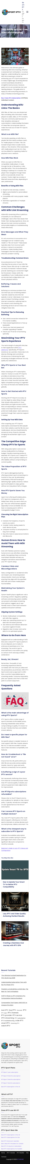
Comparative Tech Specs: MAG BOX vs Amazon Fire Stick (14, 1004)
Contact (3, 1157)
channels (19, 1010)
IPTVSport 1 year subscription (9, 1072)
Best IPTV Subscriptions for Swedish (11, 1149)
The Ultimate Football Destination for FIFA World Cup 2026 (13, 976)
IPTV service (17, 1015)
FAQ (27, 1153)
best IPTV (4, 1010)
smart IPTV (5, 1023)
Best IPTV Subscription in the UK (10, 1087)
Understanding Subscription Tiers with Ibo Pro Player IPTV (14, 983)
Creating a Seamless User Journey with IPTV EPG (13, 944)
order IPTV (19, 1020)
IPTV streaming (7, 1018)
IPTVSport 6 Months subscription (10, 1076)
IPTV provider (6, 1015)
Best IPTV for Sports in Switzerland (11, 1146)
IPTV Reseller (20, 1153)
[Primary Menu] (27, 12)
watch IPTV (5, 1026)
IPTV (24, 1010)
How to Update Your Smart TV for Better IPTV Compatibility (14, 884)
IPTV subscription (20, 1018)
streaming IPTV (15, 1023)
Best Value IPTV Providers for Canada (12, 1143)
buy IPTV (12, 1010)
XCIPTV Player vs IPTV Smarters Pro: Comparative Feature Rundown (13, 997)
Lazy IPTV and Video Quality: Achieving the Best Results (14, 915)
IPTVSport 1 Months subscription (10, 1083)
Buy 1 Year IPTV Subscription (11, 98)
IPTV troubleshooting (7, 1021)
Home (3, 1153)
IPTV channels (13, 1013)
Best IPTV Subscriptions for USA (10, 1137)
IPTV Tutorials (11, 1153)
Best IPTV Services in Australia (10, 1141)
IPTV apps (4, 1013)
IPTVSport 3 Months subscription (10, 1079)
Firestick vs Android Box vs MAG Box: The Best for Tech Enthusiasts (14, 990)
